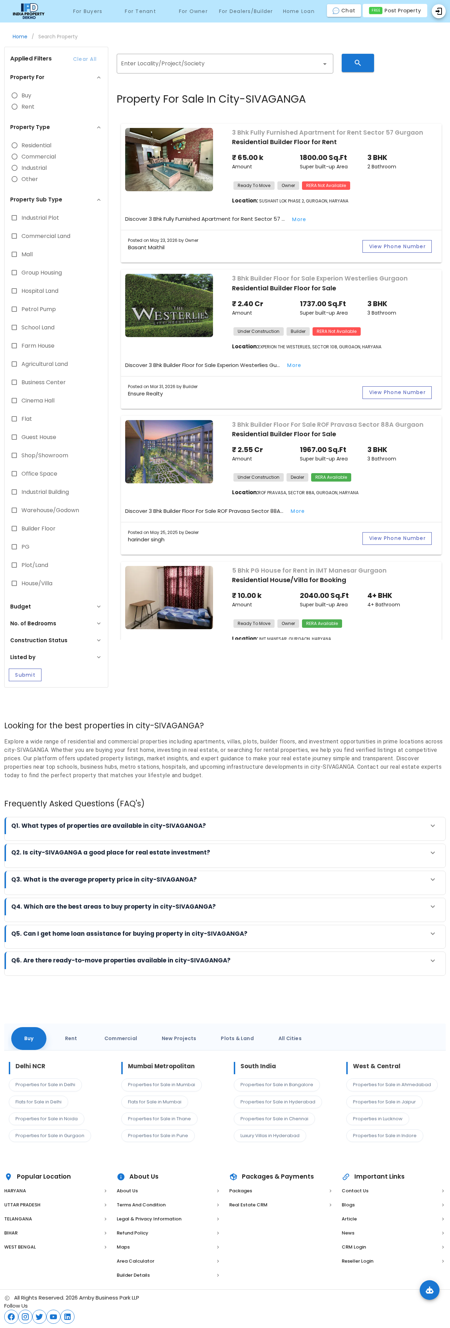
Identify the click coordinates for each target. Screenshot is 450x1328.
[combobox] (225, 63)
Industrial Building (45, 492)
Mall (27, 254)
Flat (26, 419)
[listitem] (56, 1191)
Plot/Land (34, 565)
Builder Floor (38, 528)
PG (25, 546)
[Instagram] (25, 1317)
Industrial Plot (40, 217)
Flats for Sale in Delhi (38, 1101)
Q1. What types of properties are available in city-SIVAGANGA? (108, 825)
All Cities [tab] (290, 1038)
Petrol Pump (38, 309)
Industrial (34, 168)
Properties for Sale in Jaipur (384, 1101)
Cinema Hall (37, 400)
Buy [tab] (29, 1038)
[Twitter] (39, 1317)
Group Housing (41, 272)
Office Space (39, 473)
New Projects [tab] (179, 1038)
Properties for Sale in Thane (159, 1118)
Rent (27, 106)
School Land (37, 327)
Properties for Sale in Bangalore (276, 1084)
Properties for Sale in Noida (46, 1118)
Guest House (38, 437)
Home (20, 36)
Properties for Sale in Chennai (274, 1118)
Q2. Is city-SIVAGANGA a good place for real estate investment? (110, 852)
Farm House (37, 345)
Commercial (38, 156)
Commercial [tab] (120, 1038)
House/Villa (36, 583)
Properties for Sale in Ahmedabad (392, 1084)
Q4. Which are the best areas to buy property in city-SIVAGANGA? (113, 906)
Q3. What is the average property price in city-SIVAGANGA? (104, 879)
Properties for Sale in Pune (158, 1135)
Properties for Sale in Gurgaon (49, 1135)
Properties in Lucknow (378, 1118)
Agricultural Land (44, 364)
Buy (26, 95)
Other (29, 179)
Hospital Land (39, 291)
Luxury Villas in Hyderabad (270, 1135)
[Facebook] (11, 1317)
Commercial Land (45, 236)
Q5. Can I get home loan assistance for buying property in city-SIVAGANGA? (129, 933)
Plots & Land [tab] (237, 1038)
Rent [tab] (71, 1038)
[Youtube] (53, 1317)
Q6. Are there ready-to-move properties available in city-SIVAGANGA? (121, 960)
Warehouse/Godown (50, 510)
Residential (36, 145)
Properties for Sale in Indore (385, 1135)
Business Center (43, 382)
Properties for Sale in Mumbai (161, 1084)
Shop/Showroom (44, 455)
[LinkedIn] (67, 1317)
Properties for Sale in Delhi (45, 1084)
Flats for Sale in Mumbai (154, 1101)
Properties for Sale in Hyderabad (277, 1101)
